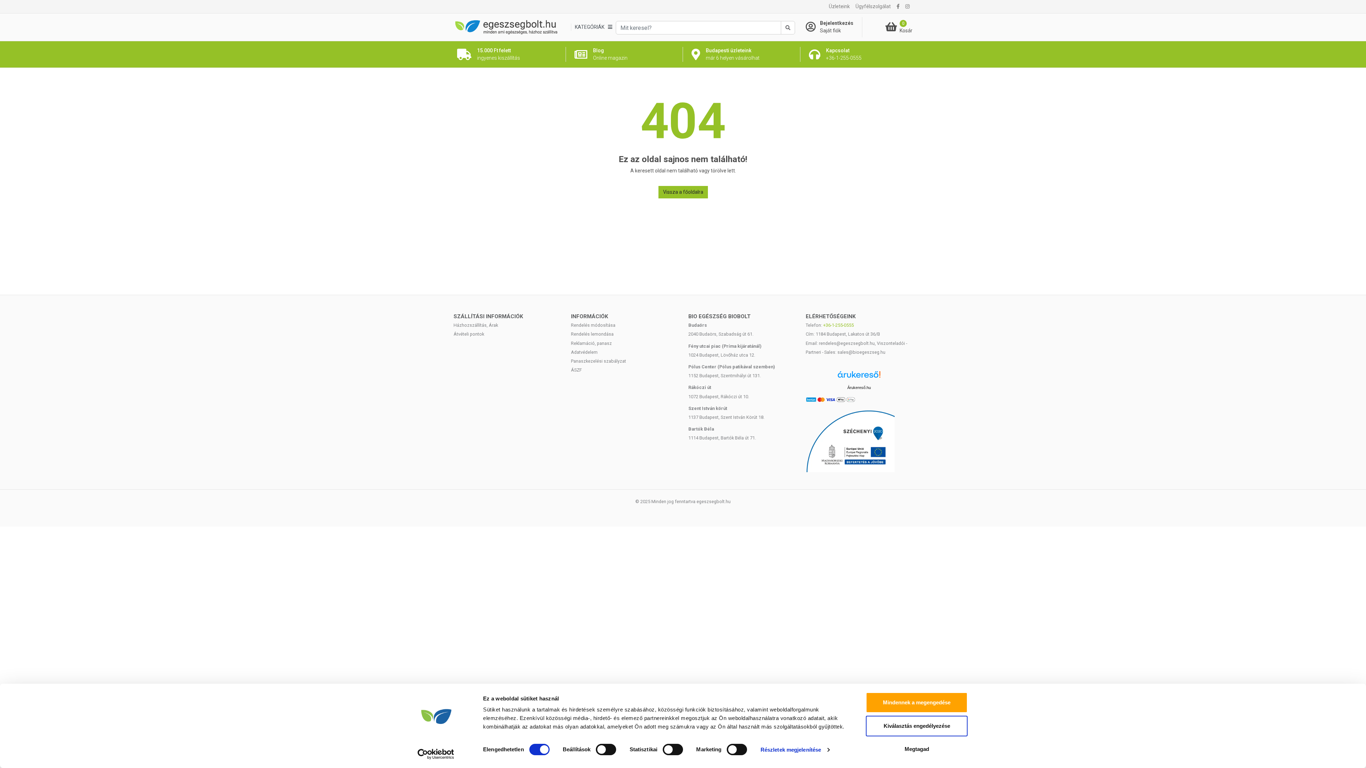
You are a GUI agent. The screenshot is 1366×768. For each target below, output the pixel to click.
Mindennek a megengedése (917, 702)
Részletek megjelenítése (791, 750)
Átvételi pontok (469, 334)
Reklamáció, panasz (591, 343)
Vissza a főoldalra (683, 192)
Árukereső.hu (859, 387)
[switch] (606, 749)
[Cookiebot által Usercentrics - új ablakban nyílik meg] (436, 754)
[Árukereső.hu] (859, 377)
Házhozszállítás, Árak (476, 325)
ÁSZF (576, 370)
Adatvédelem (584, 352)
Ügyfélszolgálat (873, 6)
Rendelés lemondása (592, 334)
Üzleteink (839, 6)
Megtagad (917, 749)
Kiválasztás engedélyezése (917, 726)
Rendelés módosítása (593, 325)
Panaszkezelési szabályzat (598, 361)
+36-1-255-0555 (838, 325)
